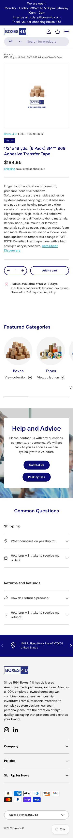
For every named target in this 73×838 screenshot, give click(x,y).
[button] (57, 31)
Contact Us (36, 465)
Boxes (18, 370)
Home (7, 54)
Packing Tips (36, 477)
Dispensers (12, 250)
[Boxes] (18, 351)
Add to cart (49, 270)
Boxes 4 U (10, 134)
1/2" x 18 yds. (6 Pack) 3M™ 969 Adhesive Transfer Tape (33, 57)
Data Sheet (50, 246)
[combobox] (36, 41)
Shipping (9, 169)
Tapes (51, 370)
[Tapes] (50, 351)
